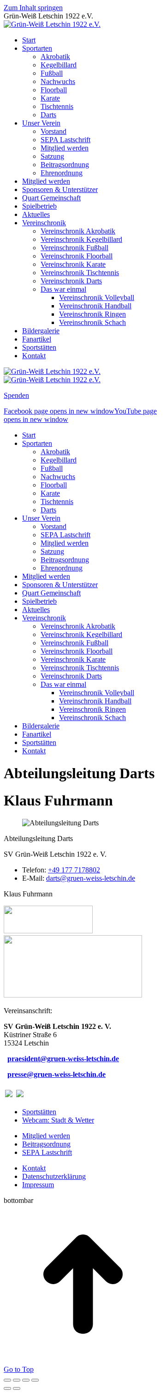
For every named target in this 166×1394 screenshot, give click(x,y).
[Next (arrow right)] (16, 1388)
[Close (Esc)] (7, 1380)
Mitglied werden (46, 1136)
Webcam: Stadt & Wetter (58, 1120)
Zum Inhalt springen (33, 8)
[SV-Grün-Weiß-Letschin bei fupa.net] (8, 1095)
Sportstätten (39, 1112)
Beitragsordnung (46, 1144)
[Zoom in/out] (35, 1380)
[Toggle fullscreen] (26, 1380)
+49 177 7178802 (74, 870)
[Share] (16, 1380)
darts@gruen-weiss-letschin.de (90, 878)
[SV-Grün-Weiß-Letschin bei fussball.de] (20, 1095)
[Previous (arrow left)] (7, 1388)
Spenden (16, 395)
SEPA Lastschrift (47, 1152)
